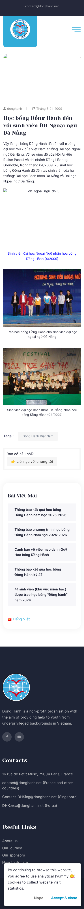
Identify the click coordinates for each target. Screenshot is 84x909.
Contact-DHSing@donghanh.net (29, 797)
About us (9, 841)
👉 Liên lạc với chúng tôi (32, 461)
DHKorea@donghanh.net (23, 805)
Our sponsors (13, 855)
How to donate (15, 862)
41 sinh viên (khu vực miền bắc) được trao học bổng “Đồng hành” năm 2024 (41, 594)
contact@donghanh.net (42, 6)
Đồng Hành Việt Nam (38, 436)
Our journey (12, 848)
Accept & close (64, 898)
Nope (38, 898)
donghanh (14, 108)
